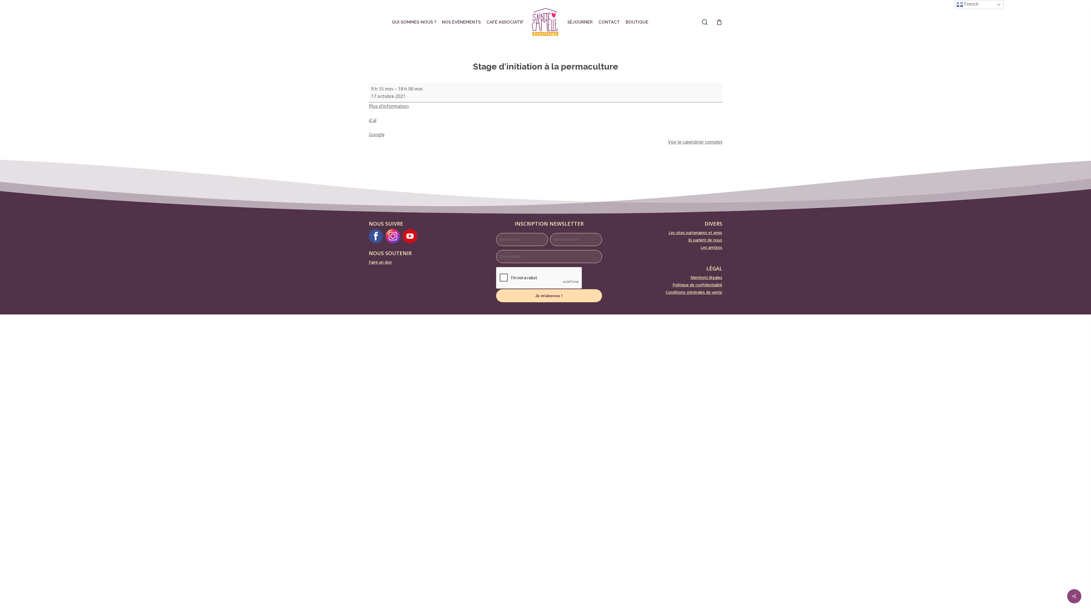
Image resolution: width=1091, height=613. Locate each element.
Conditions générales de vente (694, 292)
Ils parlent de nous (705, 240)
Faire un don (380, 262)
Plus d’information (389, 106)
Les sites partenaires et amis (695, 232)
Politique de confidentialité (697, 284)
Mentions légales (706, 277)
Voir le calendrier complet (695, 142)
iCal (372, 120)
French (970, 4)
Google (376, 134)
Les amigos (711, 247)
